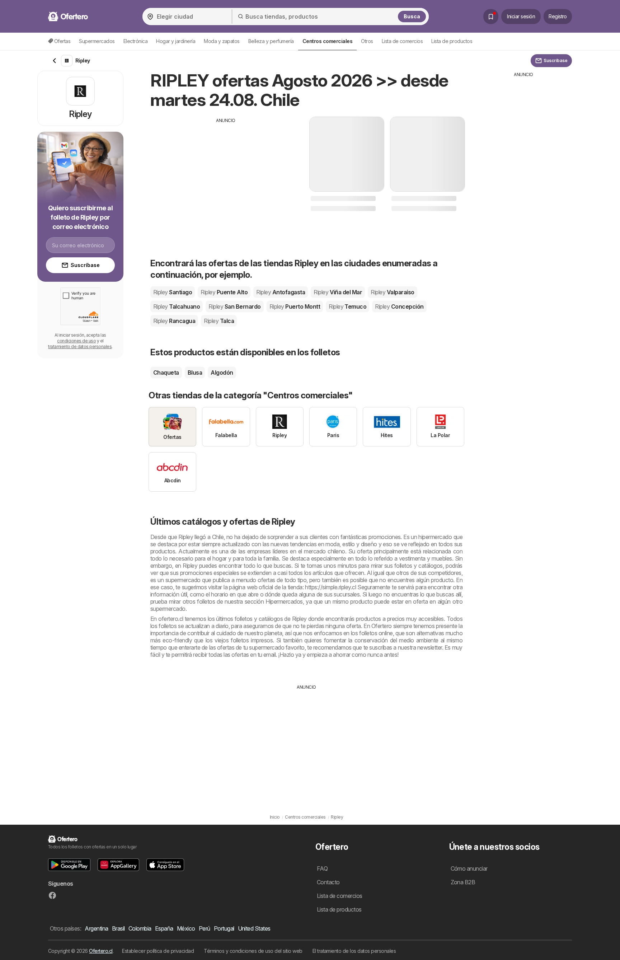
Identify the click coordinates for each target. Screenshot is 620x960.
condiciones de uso (76, 340)
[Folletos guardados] (490, 16)
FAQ (322, 868)
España (164, 928)
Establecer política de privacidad (158, 951)
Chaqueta (166, 372)
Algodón (222, 372)
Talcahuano (176, 306)
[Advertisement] (226, 174)
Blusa (195, 372)
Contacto (328, 882)
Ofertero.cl (100, 951)
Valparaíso (392, 292)
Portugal (224, 928)
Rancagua (174, 320)
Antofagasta (280, 292)
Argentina (96, 928)
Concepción (399, 306)
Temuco (347, 306)
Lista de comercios (402, 41)
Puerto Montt (294, 306)
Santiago (172, 292)
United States (254, 928)
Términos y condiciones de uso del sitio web (253, 951)
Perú (204, 928)
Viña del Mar (338, 292)
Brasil (118, 928)
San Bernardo (234, 306)
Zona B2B (463, 882)
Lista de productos (451, 41)
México (186, 928)
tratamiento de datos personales (80, 346)
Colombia (139, 928)
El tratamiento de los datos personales (354, 951)
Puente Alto (224, 292)
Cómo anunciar (469, 868)
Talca (219, 320)
